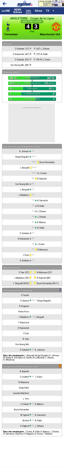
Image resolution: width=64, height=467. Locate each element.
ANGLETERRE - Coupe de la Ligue (32, 18)
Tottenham (11, 34)
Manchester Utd (50, 34)
